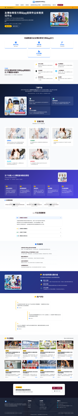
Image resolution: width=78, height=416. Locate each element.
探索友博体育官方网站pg (46, 4)
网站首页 (17, 4)
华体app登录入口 (42, 405)
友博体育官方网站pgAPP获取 (35, 4)
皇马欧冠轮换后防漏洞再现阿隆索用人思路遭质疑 (47, 372)
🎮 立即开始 (58, 388)
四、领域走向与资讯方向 (22, 235)
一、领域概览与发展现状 (22, 217)
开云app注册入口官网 (43, 407)
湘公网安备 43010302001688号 (42, 414)
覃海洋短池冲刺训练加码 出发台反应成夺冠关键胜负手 (30, 372)
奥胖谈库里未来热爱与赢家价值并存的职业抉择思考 (47, 353)
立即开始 (8, 26)
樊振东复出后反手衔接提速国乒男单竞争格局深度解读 (65, 372)
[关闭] (72, 7)
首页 (28, 402)
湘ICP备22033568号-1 (34, 414)
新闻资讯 (22, 4)
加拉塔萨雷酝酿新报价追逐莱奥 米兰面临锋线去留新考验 (65, 353)
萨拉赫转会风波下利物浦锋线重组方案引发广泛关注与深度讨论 (12, 353)
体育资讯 (27, 4)
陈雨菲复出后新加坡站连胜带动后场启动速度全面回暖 (12, 372)
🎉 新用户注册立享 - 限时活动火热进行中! (30, 7)
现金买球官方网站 (42, 404)
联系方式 (54, 4)
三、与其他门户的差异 (22, 232)
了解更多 (16, 26)
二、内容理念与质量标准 (22, 228)
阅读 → (19, 357)
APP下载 (29, 404)
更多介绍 (58, 391)
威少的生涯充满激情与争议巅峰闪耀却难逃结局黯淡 (30, 353)
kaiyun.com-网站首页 (43, 408)
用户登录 (60, 4)
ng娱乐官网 (41, 402)
